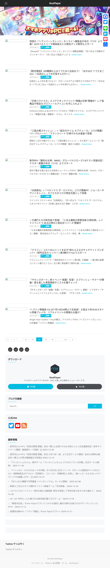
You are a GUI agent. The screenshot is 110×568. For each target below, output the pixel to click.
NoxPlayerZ (74, 563)
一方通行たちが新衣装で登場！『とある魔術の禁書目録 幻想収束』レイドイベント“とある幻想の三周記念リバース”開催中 (66, 221)
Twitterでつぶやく (13, 549)
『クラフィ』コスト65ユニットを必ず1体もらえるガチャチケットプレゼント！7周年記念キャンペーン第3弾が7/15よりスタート (67, 251)
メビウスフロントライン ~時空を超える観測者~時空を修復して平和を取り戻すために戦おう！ (53, 490)
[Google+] (105, 25)
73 (33, 339)
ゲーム (64, 563)
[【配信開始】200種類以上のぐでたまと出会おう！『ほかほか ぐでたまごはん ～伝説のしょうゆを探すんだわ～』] (16, 80)
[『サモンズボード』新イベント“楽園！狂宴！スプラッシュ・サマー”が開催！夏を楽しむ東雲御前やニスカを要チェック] (16, 288)
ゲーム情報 (45, 47)
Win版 (32, 386)
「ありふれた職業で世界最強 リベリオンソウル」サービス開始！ (39, 481)
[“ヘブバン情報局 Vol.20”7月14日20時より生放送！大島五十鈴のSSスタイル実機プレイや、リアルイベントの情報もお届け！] (16, 318)
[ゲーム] (21, 349)
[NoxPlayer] (55, 21)
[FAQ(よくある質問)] (16, 349)
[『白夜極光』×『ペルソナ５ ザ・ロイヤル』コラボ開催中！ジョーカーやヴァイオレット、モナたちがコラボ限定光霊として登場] (16, 199)
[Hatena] (105, 33)
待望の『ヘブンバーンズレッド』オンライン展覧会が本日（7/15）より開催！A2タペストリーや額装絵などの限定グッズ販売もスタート (67, 43)
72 (26, 339)
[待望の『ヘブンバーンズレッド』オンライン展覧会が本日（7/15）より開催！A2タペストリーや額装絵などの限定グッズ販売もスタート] (16, 50)
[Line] (105, 28)
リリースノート (37, 563)
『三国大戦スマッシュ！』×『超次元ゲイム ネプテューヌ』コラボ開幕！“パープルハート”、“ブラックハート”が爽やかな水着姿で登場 (67, 132)
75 (46, 339)
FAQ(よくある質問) (52, 563)
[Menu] (6, 3)
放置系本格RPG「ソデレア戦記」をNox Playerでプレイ (35, 511)
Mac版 (81, 386)
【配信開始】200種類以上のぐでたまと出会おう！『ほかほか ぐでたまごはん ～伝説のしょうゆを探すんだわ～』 (67, 72)
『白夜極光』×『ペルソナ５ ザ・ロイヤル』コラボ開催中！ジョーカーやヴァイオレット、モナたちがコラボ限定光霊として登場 (67, 192)
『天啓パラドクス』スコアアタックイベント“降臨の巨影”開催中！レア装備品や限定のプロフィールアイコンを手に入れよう (67, 102)
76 (52, 339)
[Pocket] (105, 39)
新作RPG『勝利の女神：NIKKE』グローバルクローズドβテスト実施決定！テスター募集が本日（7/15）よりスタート (67, 162)
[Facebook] (105, 16)
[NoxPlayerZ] (27, 349)
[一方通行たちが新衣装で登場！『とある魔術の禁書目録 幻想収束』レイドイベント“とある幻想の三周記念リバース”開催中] (16, 229)
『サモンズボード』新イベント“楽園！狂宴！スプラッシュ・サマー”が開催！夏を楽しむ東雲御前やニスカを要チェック (67, 281)
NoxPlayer (55, 3)
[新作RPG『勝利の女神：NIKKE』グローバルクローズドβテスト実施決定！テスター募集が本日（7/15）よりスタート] (16, 169)
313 (65, 339)
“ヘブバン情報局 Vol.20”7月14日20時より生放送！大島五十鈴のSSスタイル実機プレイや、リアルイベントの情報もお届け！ (67, 311)
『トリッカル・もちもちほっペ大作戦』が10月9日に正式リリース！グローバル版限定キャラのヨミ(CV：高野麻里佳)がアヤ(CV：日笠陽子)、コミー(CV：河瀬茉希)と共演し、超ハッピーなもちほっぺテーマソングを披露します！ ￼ (55, 473)
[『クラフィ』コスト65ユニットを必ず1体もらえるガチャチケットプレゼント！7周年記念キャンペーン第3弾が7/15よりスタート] (16, 258)
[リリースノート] (10, 349)
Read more (77, 54)
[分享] (105, 44)
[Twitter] (105, 22)
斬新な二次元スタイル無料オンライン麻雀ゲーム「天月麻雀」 (38, 486)
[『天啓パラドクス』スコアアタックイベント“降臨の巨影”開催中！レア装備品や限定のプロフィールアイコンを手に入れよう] (16, 109)
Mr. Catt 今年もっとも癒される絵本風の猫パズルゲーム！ (36, 498)
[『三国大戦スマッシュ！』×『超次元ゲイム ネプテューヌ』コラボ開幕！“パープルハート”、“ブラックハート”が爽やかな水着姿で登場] (16, 139)
